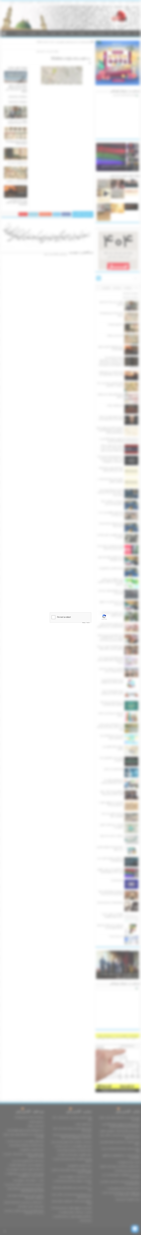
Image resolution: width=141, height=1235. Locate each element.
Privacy (84, 622)
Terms (88, 622)
